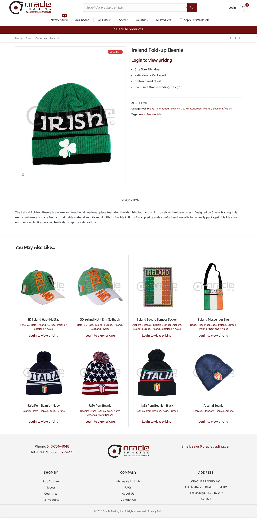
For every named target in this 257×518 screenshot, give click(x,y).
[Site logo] (30, 7)
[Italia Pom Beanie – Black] (156, 372)
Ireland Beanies (147, 114)
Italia (52, 410)
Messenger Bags (207, 324)
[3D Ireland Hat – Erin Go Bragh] (100, 286)
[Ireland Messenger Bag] (213, 286)
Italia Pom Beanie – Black (157, 405)
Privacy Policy (156, 511)
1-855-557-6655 (59, 452)
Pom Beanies (40, 410)
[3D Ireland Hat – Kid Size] (43, 286)
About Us (128, 493)
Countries (41, 38)
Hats (23, 324)
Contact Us (128, 499)
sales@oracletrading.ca (210, 446)
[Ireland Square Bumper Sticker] (156, 286)
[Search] (192, 7)
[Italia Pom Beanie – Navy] (43, 372)
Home (18, 38)
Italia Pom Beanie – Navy (43, 405)
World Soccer (105, 414)
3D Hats (31, 324)
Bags (193, 324)
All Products (162, 108)
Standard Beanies (214, 410)
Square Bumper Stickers (167, 324)
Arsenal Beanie (214, 405)
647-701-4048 (58, 446)
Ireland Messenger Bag (213, 319)
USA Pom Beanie (100, 405)
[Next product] (239, 38)
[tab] (130, 198)
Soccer (50, 487)
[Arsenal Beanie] (213, 372)
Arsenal (229, 410)
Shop (29, 38)
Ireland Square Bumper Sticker (157, 319)
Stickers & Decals (142, 324)
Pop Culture (51, 481)
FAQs (128, 487)
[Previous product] (230, 38)
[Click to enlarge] (23, 174)
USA (109, 410)
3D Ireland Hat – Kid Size (44, 319)
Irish (159, 114)
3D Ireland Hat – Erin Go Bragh (100, 319)
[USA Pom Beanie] (100, 372)
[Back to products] (235, 38)
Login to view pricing (151, 60)
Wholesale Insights (128, 481)
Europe (197, 108)
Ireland (54, 38)
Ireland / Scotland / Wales (217, 108)
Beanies (175, 108)
